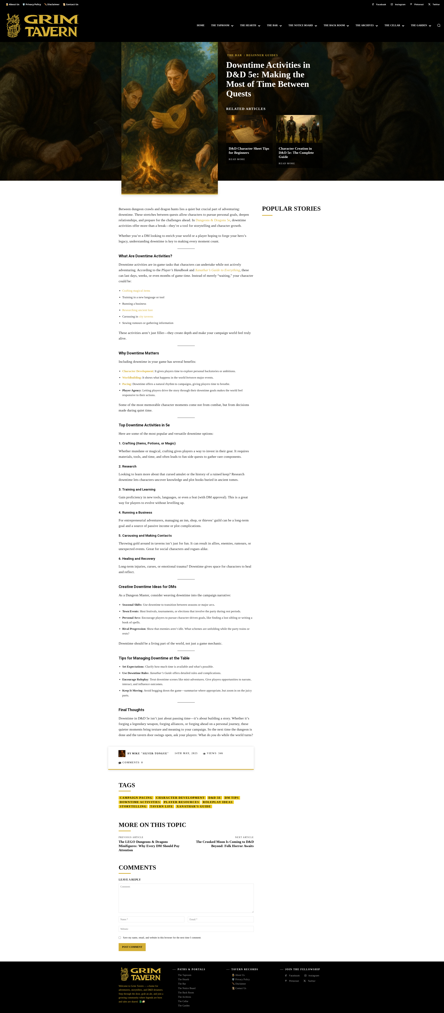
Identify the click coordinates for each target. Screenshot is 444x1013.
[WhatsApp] (274, 188)
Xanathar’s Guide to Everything (217, 270)
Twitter (436, 4)
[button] (439, 25)
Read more (237, 159)
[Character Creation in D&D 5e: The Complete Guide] (299, 129)
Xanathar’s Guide (194, 806)
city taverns (146, 316)
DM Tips (232, 797)
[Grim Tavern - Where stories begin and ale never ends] (43, 25)
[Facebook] (373, 4)
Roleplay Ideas (218, 802)
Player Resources (181, 802)
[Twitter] (429, 4)
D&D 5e (214, 797)
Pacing (126, 384)
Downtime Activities (140, 802)
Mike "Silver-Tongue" (150, 753)
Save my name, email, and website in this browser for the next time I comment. (162, 937)
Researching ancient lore (137, 310)
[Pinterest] (411, 4)
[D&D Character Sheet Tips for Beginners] (249, 129)
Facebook (381, 4)
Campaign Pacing (136, 797)
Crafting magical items (136, 290)
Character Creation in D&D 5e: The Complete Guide (296, 153)
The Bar (234, 55)
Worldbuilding (131, 377)
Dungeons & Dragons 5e (213, 220)
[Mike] (122, 753)
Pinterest (419, 4)
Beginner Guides (262, 55)
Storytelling (133, 806)
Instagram (400, 4)
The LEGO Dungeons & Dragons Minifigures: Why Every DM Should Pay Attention (149, 846)
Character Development (137, 371)
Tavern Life (161, 806)
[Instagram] (392, 4)
